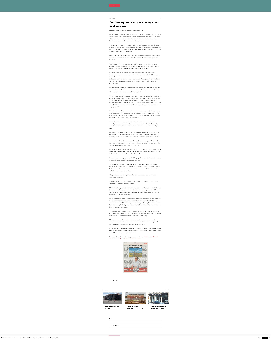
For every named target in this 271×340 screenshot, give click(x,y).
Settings (258, 337)
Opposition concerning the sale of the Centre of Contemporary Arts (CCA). (158, 307)
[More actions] (161, 18)
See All (167, 289)
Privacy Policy (56, 337)
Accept (264, 337)
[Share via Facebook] (110, 280)
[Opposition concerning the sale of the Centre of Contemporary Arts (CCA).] (158, 298)
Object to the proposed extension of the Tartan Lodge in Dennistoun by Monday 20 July (135, 307)
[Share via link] (117, 280)
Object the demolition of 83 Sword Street (111, 307)
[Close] (269, 338)
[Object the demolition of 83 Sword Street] (112, 298)
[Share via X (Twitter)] (113, 280)
